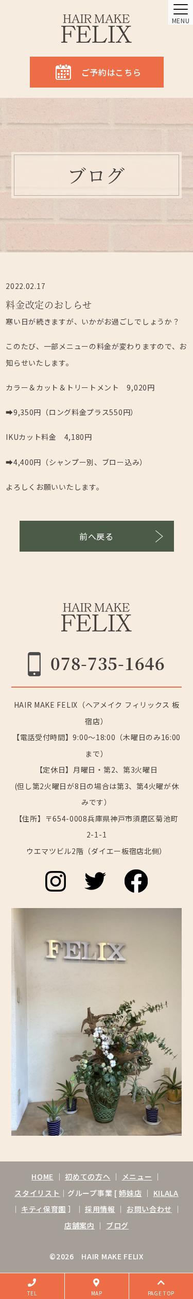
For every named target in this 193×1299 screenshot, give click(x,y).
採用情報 (100, 1209)
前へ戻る (96, 536)
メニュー (137, 1176)
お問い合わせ (149, 1209)
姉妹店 (130, 1193)
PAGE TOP (161, 1293)
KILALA (166, 1193)
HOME (42, 1176)
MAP (96, 1293)
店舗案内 (79, 1225)
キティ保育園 (43, 1209)
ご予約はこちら (111, 72)
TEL (32, 1293)
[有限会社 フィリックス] (96, 28)
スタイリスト (37, 1193)
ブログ (117, 1225)
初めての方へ (87, 1176)
